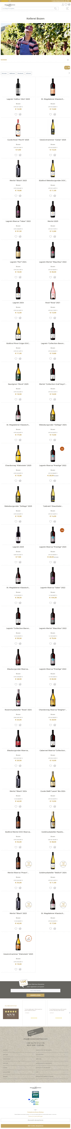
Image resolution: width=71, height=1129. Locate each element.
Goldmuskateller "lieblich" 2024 (52, 873)
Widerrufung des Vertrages (44, 1050)
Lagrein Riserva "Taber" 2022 (18, 221)
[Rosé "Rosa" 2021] (52, 290)
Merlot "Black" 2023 (18, 181)
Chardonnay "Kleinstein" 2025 (18, 466)
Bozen (18, 104)
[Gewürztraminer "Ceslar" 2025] (52, 127)
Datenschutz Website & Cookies (44, 1076)
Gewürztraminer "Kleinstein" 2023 (18, 954)
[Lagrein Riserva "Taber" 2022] (18, 209)
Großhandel (6, 1059)
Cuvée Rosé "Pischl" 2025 (18, 140)
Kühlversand (39, 1054)
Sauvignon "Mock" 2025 (18, 384)
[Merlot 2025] (52, 209)
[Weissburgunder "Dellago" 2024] (52, 412)
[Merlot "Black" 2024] (18, 779)
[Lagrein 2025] (18, 535)
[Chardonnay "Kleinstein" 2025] (18, 453)
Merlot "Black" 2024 (18, 791)
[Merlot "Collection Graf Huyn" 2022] (52, 372)
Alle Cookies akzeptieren (35, 1126)
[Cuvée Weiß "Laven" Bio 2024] (52, 779)
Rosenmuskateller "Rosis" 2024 (18, 710)
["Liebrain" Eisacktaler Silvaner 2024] (52, 494)
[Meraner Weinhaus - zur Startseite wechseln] (10, 4)
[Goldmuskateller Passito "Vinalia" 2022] (52, 820)
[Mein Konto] (63, 4)
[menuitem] (68, 8)
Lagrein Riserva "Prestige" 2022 (52, 466)
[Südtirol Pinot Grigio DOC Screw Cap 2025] (18, 331)
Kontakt (5, 1076)
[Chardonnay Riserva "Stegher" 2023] (52, 697)
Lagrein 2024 (18, 303)
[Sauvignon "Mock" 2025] (18, 372)
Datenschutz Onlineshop (43, 1067)
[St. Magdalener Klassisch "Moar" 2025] (18, 412)
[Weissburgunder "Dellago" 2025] (18, 494)
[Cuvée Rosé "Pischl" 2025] (18, 127)
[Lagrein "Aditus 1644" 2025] (18, 87)
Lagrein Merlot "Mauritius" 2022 (52, 262)
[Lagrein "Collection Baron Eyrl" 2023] (18, 616)
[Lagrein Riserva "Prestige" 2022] (52, 657)
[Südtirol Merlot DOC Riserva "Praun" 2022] (18, 820)
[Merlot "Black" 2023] (18, 168)
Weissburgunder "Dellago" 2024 (53, 425)
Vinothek (5, 1063)
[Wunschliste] (66, 4)
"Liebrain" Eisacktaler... (53, 506)
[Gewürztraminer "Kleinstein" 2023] (18, 942)
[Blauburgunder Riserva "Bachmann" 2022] (18, 738)
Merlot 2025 (53, 221)
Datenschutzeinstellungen (35, 1116)
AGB (37, 1072)
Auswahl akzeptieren (35, 1120)
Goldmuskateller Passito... (52, 832)
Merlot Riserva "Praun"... (18, 873)
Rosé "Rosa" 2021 (52, 303)
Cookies (5, 1067)
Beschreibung (4, 60)
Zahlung (5, 1054)
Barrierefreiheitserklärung (44, 1063)
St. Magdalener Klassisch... (52, 99)
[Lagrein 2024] (18, 290)
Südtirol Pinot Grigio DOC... (18, 344)
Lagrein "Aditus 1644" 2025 (18, 99)
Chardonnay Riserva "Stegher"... (53, 710)
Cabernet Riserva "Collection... (53, 751)
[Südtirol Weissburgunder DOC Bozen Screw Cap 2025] (52, 168)
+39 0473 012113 (35, 1043)
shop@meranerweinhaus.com (35, 1039)
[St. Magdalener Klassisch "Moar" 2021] (18, 575)
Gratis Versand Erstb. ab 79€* (61, 1)
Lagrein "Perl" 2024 (18, 262)
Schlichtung (6, 1072)
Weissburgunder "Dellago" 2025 (18, 506)
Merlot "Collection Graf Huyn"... (52, 384)
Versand (5, 1050)
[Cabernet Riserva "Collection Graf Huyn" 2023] (52, 738)
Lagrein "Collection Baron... (53, 344)
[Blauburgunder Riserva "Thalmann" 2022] (18, 657)
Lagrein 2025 (18, 547)
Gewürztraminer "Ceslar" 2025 (53, 140)
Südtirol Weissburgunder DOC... (53, 181)
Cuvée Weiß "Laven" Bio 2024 (52, 791)
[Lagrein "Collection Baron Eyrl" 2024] (52, 331)
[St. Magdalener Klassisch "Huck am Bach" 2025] (52, 87)
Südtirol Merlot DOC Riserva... (18, 832)
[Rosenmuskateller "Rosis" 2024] (18, 697)
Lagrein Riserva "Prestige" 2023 (52, 547)
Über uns (38, 1059)
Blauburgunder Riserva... (18, 669)
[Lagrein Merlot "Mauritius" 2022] (52, 250)
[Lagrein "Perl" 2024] (18, 250)
